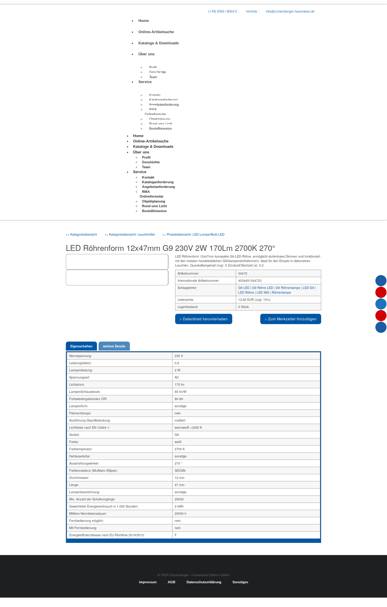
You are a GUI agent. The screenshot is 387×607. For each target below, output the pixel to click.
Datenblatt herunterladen (205, 318)
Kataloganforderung (163, 100)
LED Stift (263, 292)
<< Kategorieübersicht (81, 234)
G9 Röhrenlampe (288, 287)
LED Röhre (246, 292)
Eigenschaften (81, 346)
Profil (153, 67)
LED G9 (308, 287)
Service (145, 82)
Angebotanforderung (164, 104)
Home (143, 21)
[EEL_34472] (91, 307)
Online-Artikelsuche (156, 32)
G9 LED (243, 287)
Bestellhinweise (160, 128)
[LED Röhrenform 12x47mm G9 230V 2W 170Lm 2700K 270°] (73, 307)
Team (153, 77)
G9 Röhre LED (262, 287)
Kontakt (154, 95)
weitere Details (114, 346)
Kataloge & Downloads (158, 43)
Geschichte (157, 72)
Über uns (146, 54)
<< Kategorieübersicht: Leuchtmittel (130, 234)
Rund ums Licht (160, 124)
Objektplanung (159, 119)
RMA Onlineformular (155, 112)
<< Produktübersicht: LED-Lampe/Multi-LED (193, 234)
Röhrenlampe (281, 292)
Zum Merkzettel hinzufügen (292, 318)
